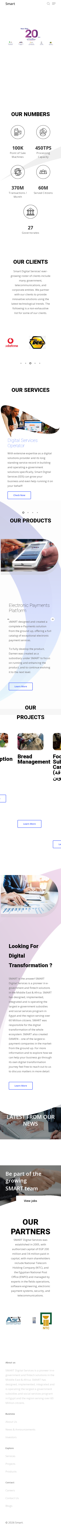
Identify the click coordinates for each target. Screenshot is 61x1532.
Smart (10, 3)
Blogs (8, 1506)
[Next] (53, 619)
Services (10, 1456)
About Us (11, 1421)
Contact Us (12, 1498)
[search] (48, 3)
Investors (11, 1437)
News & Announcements (20, 1429)
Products (11, 1471)
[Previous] (8, 619)
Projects (10, 1464)
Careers (10, 1490)
